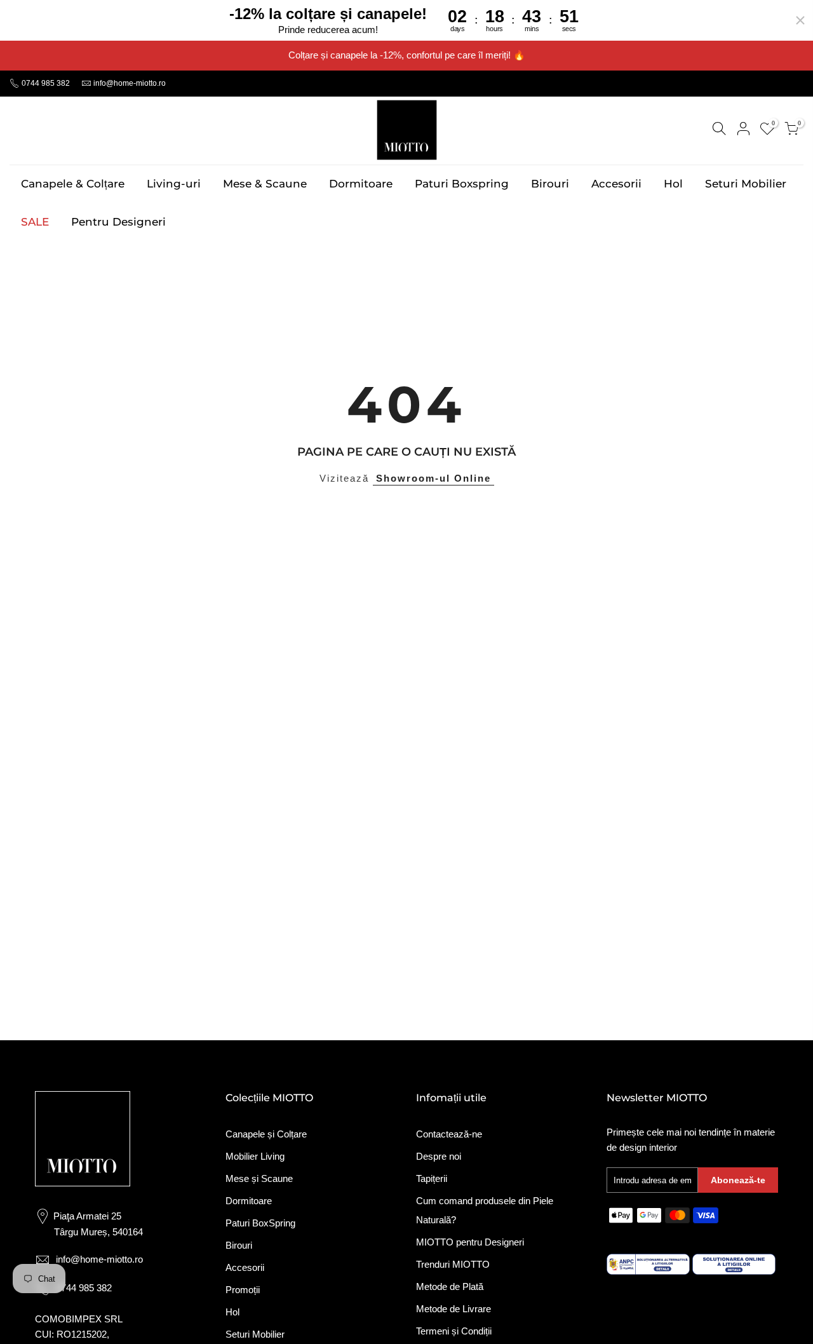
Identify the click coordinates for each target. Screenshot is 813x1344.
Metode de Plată (449, 1286)
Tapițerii (431, 1178)
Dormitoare (361, 183)
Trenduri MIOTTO (453, 1264)
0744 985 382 (45, 83)
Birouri (550, 183)
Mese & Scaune (265, 183)
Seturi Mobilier (745, 183)
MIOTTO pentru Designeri (470, 1242)
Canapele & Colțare (72, 183)
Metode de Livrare (453, 1308)
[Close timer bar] (800, 20)
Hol (673, 183)
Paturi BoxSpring (260, 1223)
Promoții (242, 1289)
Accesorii (616, 183)
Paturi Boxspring (462, 183)
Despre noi (438, 1156)
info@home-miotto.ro (129, 83)
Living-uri (174, 183)
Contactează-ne (449, 1134)
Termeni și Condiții (454, 1331)
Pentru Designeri (118, 221)
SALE (35, 221)
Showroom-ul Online (433, 478)
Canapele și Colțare (266, 1134)
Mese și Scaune (259, 1178)
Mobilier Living (255, 1156)
